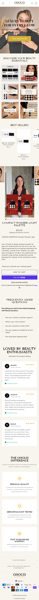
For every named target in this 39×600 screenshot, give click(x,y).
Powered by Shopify (19, 598)
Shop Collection (19, 39)
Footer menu (19, 560)
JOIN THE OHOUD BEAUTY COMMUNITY (19, 567)
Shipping (12, 232)
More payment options (19, 282)
